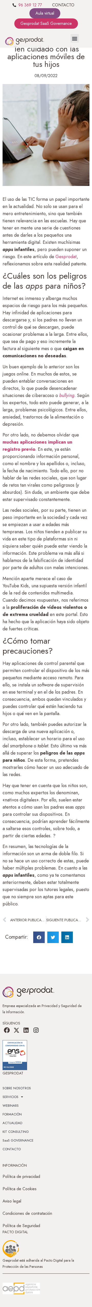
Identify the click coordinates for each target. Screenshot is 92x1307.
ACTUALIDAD (12, 1123)
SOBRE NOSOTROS (17, 1088)
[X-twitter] (16, 1030)
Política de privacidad (21, 1176)
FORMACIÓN (12, 1114)
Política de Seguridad (21, 1226)
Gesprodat (66, 256)
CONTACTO (63, 5)
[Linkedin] (26, 1030)
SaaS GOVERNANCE (18, 1140)
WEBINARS (11, 1105)
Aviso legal (12, 1201)
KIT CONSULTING (16, 1131)
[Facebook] (7, 1030)
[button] (75, 38)
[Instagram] (36, 1030)
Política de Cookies (20, 1189)
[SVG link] (21, 1288)
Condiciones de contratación (27, 1213)
